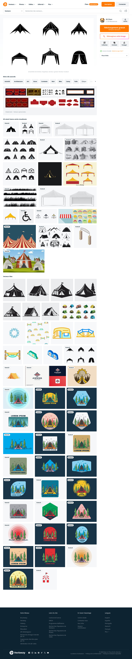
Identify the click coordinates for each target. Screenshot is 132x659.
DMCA (51, 620)
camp (68, 81)
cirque (84, 81)
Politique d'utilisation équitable (112, 654)
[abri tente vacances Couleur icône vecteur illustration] (62, 333)
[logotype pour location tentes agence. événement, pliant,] (45, 376)
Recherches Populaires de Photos (57, 631)
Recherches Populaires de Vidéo (57, 636)
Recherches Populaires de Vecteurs (57, 627)
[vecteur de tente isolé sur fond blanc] (13, 376)
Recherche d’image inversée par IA (29, 635)
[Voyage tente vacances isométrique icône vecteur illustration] (53, 355)
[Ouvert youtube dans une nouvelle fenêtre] (48, 653)
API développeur (25, 632)
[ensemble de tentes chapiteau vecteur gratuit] (80, 355)
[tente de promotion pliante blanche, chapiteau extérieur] (68, 197)
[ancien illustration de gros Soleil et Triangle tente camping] (82, 376)
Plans (86, 4)
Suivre (125, 21)
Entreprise (23, 626)
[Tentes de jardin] (81, 149)
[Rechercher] (120, 11)
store (35, 81)
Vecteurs (11, 4)
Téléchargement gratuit (114, 29)
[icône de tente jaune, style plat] (10, 216)
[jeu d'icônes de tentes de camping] (20, 149)
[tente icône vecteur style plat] (11, 129)
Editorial (40, 4)
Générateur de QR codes (28, 644)
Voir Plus (87, 103)
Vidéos (31, 4)
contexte (44, 81)
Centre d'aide (82, 618)
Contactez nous (83, 620)
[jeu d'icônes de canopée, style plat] (77, 216)
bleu (60, 81)
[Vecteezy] (5, 4)
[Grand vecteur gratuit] (19, 236)
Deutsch (107, 626)
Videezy (22, 623)
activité (7, 81)
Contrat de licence (55, 618)
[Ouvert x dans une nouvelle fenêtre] (45, 653)
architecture (18, 81)
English (107, 618)
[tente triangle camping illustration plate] (18, 398)
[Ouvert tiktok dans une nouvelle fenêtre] (42, 653)
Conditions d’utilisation (77, 654)
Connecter (122, 4)
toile (75, 81)
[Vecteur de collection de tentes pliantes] (80, 174)
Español (107, 620)
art (28, 81)
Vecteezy (23, 620)
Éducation (23, 629)
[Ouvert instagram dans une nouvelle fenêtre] (32, 653)
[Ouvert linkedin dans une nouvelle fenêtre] (35, 653)
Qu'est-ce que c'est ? (117, 51)
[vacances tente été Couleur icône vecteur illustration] (12, 355)
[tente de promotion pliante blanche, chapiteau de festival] (75, 129)
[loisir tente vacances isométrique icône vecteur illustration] (32, 355)
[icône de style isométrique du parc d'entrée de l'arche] (85, 236)
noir (53, 81)
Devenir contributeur (82, 627)
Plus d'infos (105, 55)
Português (108, 623)
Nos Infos (81, 623)
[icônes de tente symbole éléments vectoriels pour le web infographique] (46, 216)
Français (107, 629)
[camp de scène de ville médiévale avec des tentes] (23, 260)
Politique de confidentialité (93, 654)
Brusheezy (23, 618)
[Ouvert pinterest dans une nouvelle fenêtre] (38, 653)
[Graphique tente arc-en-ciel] (50, 149)
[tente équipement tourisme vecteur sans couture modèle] (38, 333)
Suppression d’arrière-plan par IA (29, 640)
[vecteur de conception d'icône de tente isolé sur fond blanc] (28, 129)
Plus (49, 4)
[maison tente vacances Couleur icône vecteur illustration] (86, 333)
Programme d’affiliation (56, 623)
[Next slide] (94, 81)
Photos (21, 4)
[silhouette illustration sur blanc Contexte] (14, 290)
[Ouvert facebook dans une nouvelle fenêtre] (29, 653)
